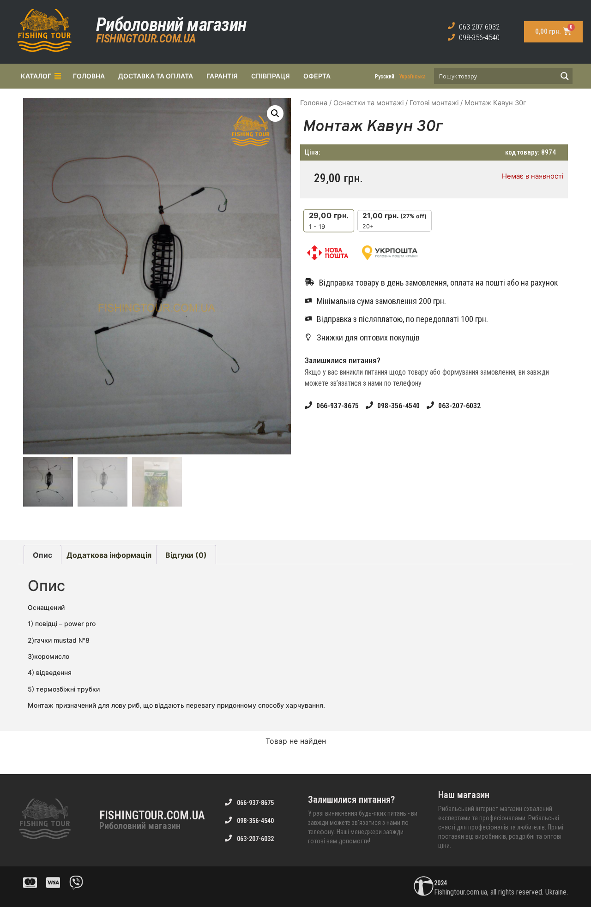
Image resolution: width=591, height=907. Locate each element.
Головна (313, 103)
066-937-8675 (337, 405)
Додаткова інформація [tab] (108, 555)
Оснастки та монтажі (368, 103)
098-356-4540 (479, 37)
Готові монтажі (434, 103)
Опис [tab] (42, 555)
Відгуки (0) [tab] (186, 555)
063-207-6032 (479, 26)
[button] (275, 113)
